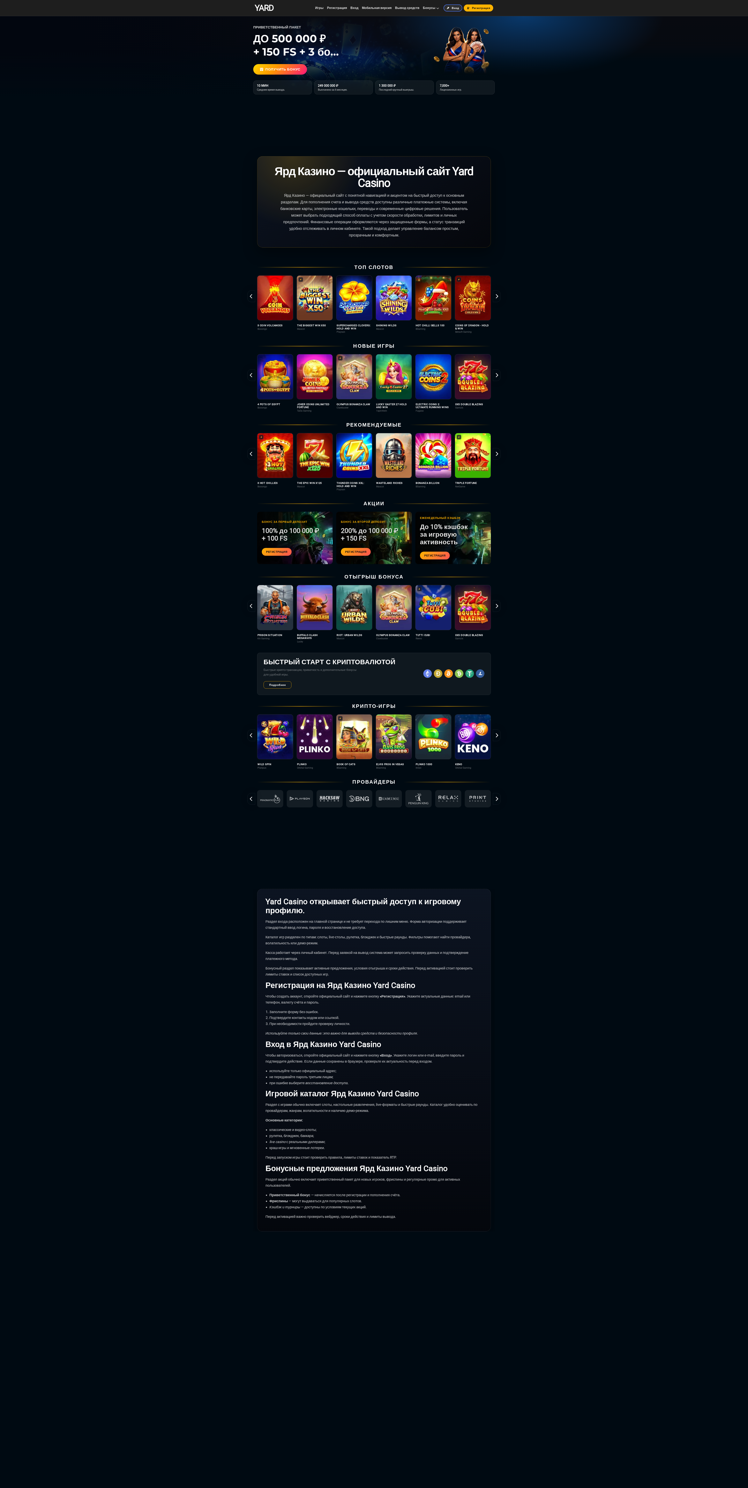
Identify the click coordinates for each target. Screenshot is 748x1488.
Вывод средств (407, 8)
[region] (374, 304)
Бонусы (429, 8)
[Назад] (251, 296)
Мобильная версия (377, 8)
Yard (264, 8)
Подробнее (277, 684)
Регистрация (337, 8)
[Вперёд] (497, 296)
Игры (319, 8)
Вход (354, 8)
